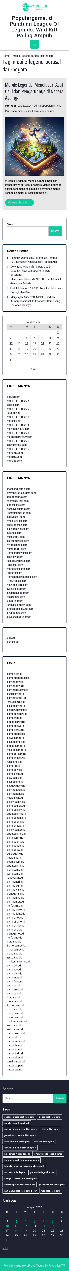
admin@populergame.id (47, 106)
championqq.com (17, 445)
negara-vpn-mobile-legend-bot (19, 1184)
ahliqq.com (13, 405)
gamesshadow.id (17, 714)
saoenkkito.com (16, 505)
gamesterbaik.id (16, 734)
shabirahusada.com (18, 593)
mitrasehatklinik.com (18, 569)
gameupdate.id (15, 846)
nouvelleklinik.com (17, 585)
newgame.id (14, 858)
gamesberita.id (15, 822)
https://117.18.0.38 (18, 433)
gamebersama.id (16, 754)
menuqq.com (14, 461)
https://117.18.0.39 (18, 409)
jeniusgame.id (15, 878)
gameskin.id (14, 966)
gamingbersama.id (17, 690)
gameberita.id (15, 850)
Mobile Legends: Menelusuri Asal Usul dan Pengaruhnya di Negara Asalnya (34, 91)
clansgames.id (15, 934)
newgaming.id (15, 798)
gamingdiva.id (15, 1058)
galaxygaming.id (16, 802)
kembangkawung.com (19, 553)
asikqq (11, 638)
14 (42, 343)
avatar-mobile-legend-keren (48, 1153)
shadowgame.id (16, 786)
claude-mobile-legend (49, 1116)
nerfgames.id (14, 938)
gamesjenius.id (15, 730)
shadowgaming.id (17, 710)
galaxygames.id (16, 830)
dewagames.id (15, 738)
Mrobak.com (14, 533)
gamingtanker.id (16, 910)
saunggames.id (16, 742)
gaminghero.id (15, 1046)
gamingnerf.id (15, 882)
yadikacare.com (16, 597)
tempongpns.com (17, 497)
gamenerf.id (14, 970)
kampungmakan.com (19, 513)
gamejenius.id (15, 774)
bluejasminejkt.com (18, 529)
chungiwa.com (15, 557)
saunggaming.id (16, 706)
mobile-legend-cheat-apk (16, 1123)
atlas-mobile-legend (44, 1141)
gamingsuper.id (15, 1066)
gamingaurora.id (16, 790)
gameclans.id (14, 974)
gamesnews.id (15, 826)
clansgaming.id (15, 894)
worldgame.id (15, 874)
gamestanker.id (16, 1034)
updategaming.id (16, 814)
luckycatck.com (16, 517)
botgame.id (13, 998)
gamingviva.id (14, 1070)
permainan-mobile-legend (51, 1184)
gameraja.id (13, 766)
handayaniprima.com (18, 509)
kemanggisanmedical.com (22, 577)
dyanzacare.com (16, 613)
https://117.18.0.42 (18, 417)
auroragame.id (15, 854)
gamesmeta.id (15, 918)
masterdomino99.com (19, 437)
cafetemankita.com (18, 541)
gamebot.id (13, 986)
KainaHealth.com (16, 589)
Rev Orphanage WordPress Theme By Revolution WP (34, 1266)
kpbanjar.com (14, 573)
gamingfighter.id (16, 914)
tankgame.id (14, 1026)
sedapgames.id (16, 746)
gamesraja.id (14, 718)
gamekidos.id (14, 1038)
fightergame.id (15, 1006)
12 (26, 343)
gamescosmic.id (16, 818)
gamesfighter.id (16, 922)
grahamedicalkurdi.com (20, 609)
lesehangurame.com (18, 489)
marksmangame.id (17, 1022)
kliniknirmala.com (16, 581)
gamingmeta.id (15, 902)
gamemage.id (15, 990)
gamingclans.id (15, 890)
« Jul (33, 369)
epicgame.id (14, 1010)
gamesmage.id (15, 926)
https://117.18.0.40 (18, 449)
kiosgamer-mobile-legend (17, 1153)
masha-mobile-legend (15, 1172)
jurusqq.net (13, 413)
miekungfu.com (16, 537)
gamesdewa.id (15, 726)
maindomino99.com (18, 429)
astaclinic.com (15, 601)
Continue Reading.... (19, 203)
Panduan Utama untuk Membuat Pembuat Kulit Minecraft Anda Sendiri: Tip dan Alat (34, 260)
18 (18, 349)
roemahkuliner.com (18, 501)
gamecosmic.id (15, 842)
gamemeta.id (14, 978)
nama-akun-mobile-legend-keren (20, 1190)
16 (57, 343)
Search (11, 224)
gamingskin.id (15, 886)
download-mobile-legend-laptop (20, 1147)
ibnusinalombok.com (19, 605)
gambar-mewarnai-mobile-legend (20, 1129)
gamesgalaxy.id (16, 810)
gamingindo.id (15, 1054)
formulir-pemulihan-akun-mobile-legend (24, 1166)
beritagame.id (15, 870)
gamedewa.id (14, 770)
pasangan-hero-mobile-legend (19, 1116)
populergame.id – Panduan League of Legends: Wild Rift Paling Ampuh (34, 27)
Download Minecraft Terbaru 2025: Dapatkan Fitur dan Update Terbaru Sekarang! (30, 271)
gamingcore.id (15, 1050)
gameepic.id (14, 994)
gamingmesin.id (16, 1042)
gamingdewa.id (15, 686)
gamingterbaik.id (16, 698)
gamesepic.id (14, 930)
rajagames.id (14, 762)
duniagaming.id (15, 694)
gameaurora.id (15, 838)
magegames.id (15, 950)
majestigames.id (16, 750)
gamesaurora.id (16, 806)
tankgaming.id (15, 1030)
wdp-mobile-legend (50, 1190)
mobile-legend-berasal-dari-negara (36, 111)
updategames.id (16, 834)
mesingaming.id (16, 1062)
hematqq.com (15, 453)
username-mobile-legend (16, 1141)
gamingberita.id (15, 794)
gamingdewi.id (15, 682)
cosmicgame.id (15, 862)
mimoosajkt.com (16, 549)
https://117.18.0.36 (18, 401)
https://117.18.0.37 (18, 441)
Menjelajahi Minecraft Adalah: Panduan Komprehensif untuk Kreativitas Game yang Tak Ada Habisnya (35, 301)
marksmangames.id (18, 962)
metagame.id (14, 1002)
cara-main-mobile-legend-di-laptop (21, 1160)
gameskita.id (14, 674)
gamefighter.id (15, 982)
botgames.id (14, 942)
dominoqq (13, 642)
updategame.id (15, 866)
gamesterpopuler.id (18, 678)
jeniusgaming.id (16, 702)
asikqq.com (13, 397)
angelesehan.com (17, 525)
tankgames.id (14, 958)
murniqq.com (14, 457)
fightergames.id (16, 946)
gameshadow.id (16, 758)
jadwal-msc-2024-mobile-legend (20, 1135)
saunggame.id (15, 782)
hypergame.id (15, 1018)
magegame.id (15, 1014)
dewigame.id (14, 778)
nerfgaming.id (15, 906)
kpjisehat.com (15, 565)
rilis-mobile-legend (51, 1129)
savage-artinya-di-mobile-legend (20, 1178)
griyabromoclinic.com (19, 617)
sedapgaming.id (16, 722)
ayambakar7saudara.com (21, 493)
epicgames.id (14, 954)
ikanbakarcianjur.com (18, 561)
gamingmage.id (15, 898)
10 (11, 343)
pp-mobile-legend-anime (42, 1172)
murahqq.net (14, 421)
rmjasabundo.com (17, 545)
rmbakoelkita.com (17, 521)
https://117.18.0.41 (18, 425)
